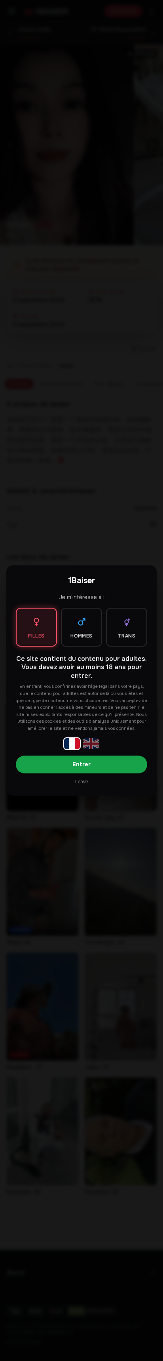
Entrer (81, 764)
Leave (81, 782)
